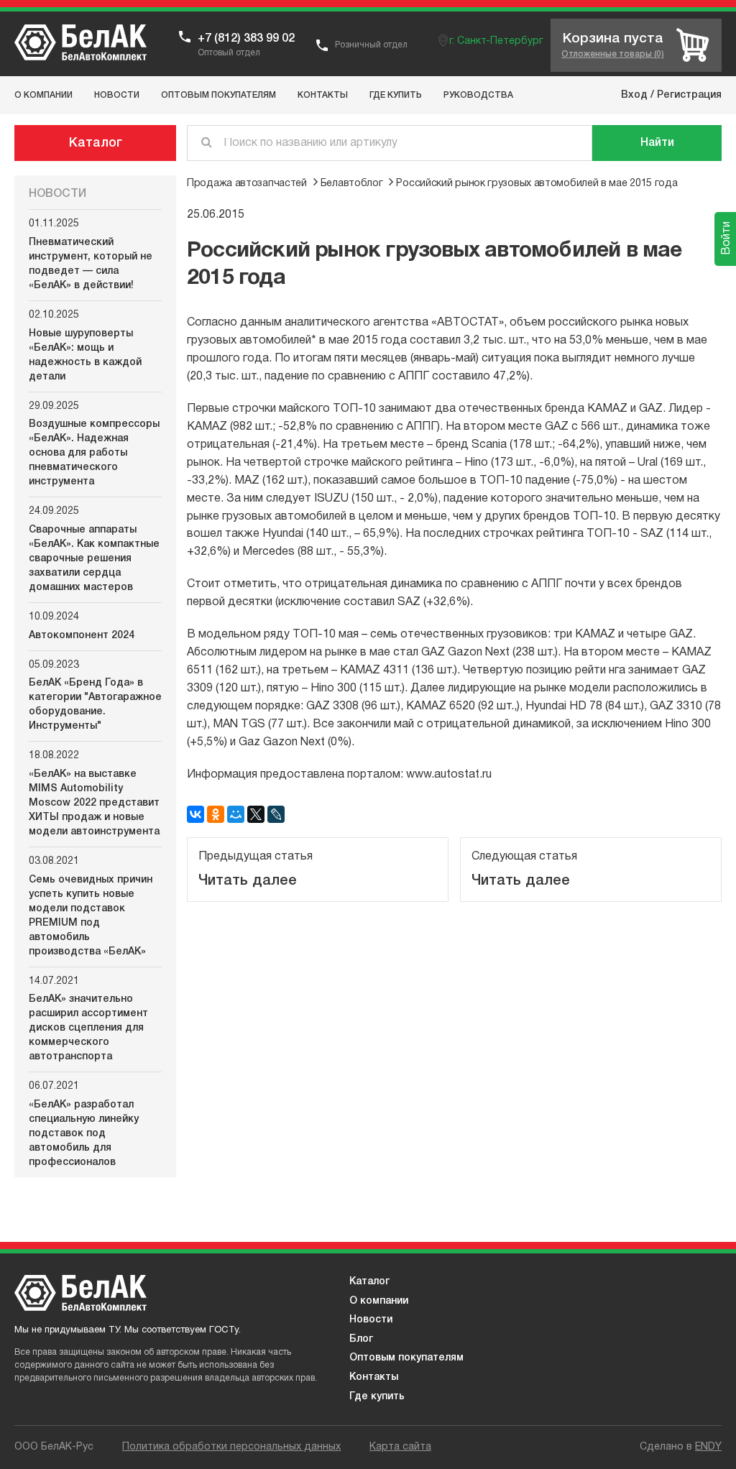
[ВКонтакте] (195, 814)
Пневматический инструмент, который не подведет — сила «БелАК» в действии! (90, 264)
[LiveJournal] (276, 814)
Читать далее (247, 881)
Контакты (373, 1377)
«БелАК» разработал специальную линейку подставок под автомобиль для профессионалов (84, 1133)
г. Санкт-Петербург (496, 41)
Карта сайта (400, 1447)
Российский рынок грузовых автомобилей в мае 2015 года (536, 183)
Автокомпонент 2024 (81, 635)
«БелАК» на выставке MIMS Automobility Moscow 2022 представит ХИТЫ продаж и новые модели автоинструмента (94, 803)
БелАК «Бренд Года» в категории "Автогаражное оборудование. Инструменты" (95, 704)
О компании (378, 1301)
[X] (255, 814)
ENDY (708, 1447)
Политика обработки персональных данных (231, 1447)
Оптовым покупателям (406, 1358)
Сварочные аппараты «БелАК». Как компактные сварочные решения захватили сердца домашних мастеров (94, 558)
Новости (370, 1320)
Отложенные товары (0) (612, 54)
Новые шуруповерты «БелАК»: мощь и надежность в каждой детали (85, 355)
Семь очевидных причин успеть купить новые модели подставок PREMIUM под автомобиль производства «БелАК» (90, 916)
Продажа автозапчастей (247, 183)
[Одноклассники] (215, 814)
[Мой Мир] (235, 814)
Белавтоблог (352, 183)
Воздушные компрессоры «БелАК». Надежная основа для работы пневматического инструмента (94, 453)
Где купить (377, 1396)
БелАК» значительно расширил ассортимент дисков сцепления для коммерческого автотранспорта (88, 1028)
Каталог (95, 143)
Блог (361, 1339)
